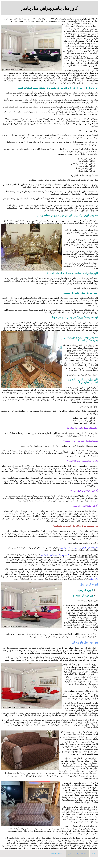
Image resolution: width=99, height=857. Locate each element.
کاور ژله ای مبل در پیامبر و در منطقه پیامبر (79, 547)
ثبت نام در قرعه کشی (77, 853)
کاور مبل (94, 579)
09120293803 (57, 853)
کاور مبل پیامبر (62, 554)
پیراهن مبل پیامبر (48, 554)
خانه (93, 853)
